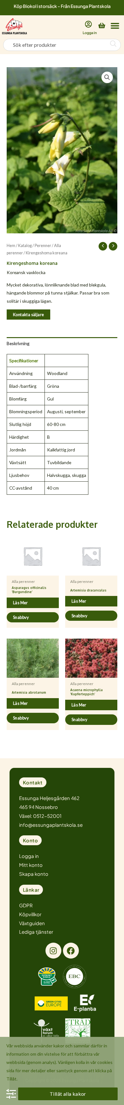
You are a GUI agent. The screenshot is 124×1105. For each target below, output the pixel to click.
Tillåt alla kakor (68, 1094)
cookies (105, 1062)
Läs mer (20, 602)
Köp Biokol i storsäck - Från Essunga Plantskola (62, 6)
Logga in (90, 33)
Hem (11, 245)
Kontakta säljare (28, 314)
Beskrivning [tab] (18, 343)
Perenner (43, 245)
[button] (115, 25)
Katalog (25, 245)
